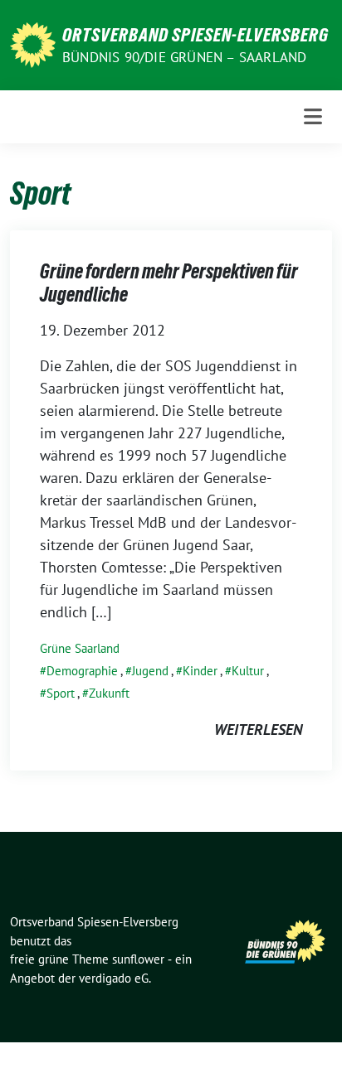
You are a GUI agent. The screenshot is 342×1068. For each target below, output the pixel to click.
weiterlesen (258, 729)
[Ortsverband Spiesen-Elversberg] (33, 43)
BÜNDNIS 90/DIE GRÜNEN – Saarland (184, 57)
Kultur (248, 671)
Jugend (150, 671)
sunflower (138, 959)
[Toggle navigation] (313, 116)
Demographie (82, 671)
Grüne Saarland (80, 648)
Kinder (200, 671)
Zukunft (109, 693)
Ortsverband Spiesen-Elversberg (195, 35)
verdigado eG (114, 978)
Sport (60, 693)
